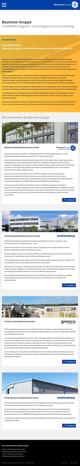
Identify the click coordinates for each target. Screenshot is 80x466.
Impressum (64, 463)
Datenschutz (74, 463)
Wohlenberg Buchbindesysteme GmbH (14, 452)
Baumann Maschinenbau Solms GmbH (13, 449)
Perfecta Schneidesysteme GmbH (12, 454)
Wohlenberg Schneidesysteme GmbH (13, 456)
